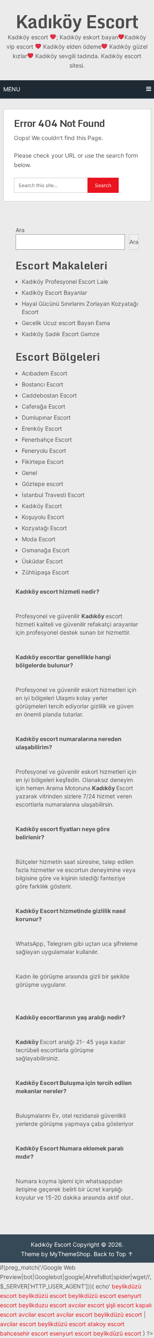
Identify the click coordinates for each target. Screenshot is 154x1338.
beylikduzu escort (42, 1305)
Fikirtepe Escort (43, 461)
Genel (29, 472)
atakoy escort (105, 1323)
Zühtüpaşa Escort (45, 572)
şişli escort (120, 1305)
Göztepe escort (42, 483)
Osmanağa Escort (45, 550)
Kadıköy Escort (77, 21)
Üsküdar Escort (42, 561)
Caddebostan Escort (49, 395)
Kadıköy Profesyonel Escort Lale (65, 281)
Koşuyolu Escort (43, 516)
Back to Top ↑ (113, 1253)
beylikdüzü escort (42, 1295)
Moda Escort (38, 539)
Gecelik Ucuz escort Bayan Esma (66, 322)
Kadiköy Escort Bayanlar (54, 292)
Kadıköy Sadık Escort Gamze (60, 333)
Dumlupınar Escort (46, 417)
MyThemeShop (70, 1253)
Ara (20, 229)
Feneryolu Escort (44, 450)
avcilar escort (36, 1314)
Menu (11, 89)
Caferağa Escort (43, 406)
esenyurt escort (71, 1333)
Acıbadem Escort (44, 373)
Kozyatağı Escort (44, 527)
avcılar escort (86, 1305)
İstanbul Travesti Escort (53, 494)
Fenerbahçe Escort (47, 439)
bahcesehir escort (24, 1333)
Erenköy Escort (42, 428)
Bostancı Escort (42, 384)
